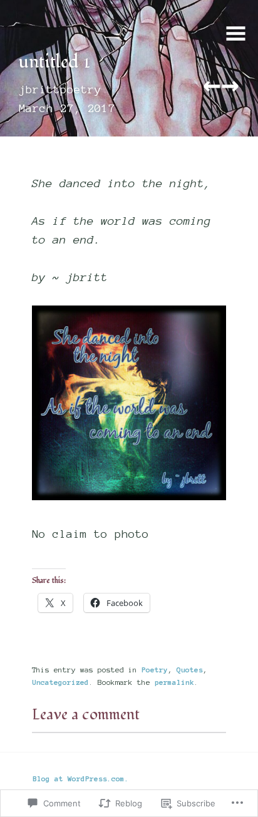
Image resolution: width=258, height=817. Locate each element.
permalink (174, 682)
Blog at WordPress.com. (81, 778)
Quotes (190, 669)
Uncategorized (60, 682)
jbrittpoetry (60, 89)
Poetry (155, 669)
